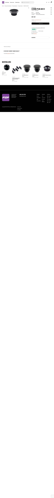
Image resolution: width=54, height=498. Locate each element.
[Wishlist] (49, 2)
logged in (8, 53)
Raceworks (37, 12)
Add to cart (41, 23)
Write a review (36, 10)
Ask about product (35, 32)
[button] (28, 8)
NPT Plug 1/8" (4, 72)
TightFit (3, 71)
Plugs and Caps (34, 7)
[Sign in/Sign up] (47, 2)
